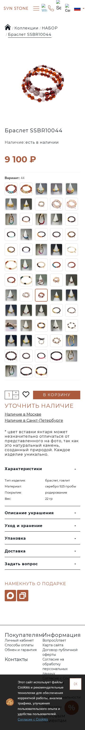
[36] (41, 280)
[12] (11, 219)
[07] (11, 204)
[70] (11, 340)
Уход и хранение (23, 525)
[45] (56, 295)
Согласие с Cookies (33, 719)
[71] (26, 340)
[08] (26, 204)
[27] (71, 249)
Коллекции (26, 28)
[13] (26, 219)
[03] (26, 189)
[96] (71, 355)
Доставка (15, 551)
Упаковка (15, 538)
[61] (71, 310)
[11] (71, 204)
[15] (56, 219)
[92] (11, 355)
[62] (11, 325)
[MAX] (10, 595)
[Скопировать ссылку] (22, 595)
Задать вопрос (21, 564)
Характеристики (23, 469)
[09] (41, 204)
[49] (41, 310)
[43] (26, 295)
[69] (71, 325)
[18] (26, 234)
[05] (56, 189)
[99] (41, 371)
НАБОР (50, 28)
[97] (11, 371)
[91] (71, 340)
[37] (56, 280)
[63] (26, 325)
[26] (56, 249)
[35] (26, 280)
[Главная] (8, 27)
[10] (56, 204)
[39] (71, 280)
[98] (26, 371)
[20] (56, 234)
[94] (41, 355)
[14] (41, 219)
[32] (56, 264)
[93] (26, 355)
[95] (56, 355)
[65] (41, 325)
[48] (26, 310)
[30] (26, 264)
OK (76, 684)
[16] (71, 219)
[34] (11, 280)
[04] (41, 189)
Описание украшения (29, 513)
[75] (41, 340)
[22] (11, 249)
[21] (71, 234)
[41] (11, 295)
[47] (11, 310)
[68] (56, 325)
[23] (26, 249)
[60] (56, 310)
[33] (71, 264)
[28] (11, 264)
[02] (11, 189)
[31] (41, 264)
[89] (56, 340)
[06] (71, 189)
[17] (11, 234)
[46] (71, 295)
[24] (41, 249)
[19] (41, 234)
